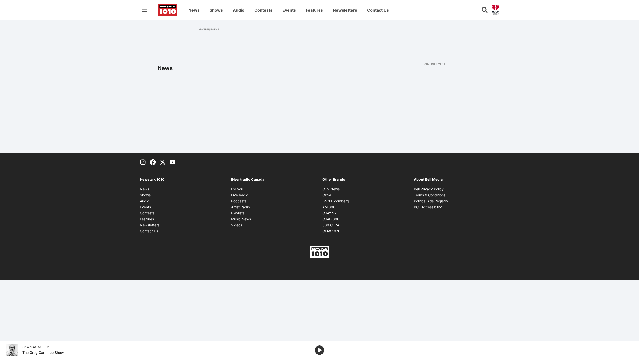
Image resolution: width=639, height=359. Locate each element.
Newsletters (345, 10)
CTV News (331, 189)
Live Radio (239, 195)
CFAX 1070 (331, 231)
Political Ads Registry (431, 201)
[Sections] (145, 10)
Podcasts (238, 201)
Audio (238, 10)
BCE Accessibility (428, 207)
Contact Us (378, 10)
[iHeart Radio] (495, 9)
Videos (236, 225)
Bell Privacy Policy (429, 189)
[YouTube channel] (173, 162)
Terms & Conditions (429, 195)
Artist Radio (240, 207)
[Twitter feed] (163, 162)
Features (314, 10)
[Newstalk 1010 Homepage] (167, 10)
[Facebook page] (153, 162)
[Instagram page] (143, 162)
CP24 (326, 195)
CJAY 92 (329, 213)
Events (289, 10)
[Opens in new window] (12, 350)
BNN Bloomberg (335, 201)
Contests (263, 10)
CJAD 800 (330, 219)
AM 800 (328, 207)
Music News (241, 219)
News (194, 10)
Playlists (237, 213)
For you (237, 189)
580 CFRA (330, 225)
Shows (216, 10)
